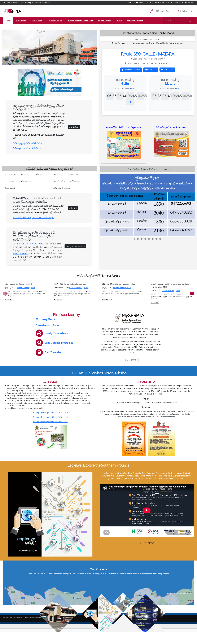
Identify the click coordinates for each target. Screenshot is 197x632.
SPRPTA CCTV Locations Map (150, 3)
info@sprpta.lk (187, 11)
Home (8, 21)
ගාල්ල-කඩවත (40, 174)
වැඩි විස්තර (73, 127)
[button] (5, 293)
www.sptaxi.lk (20, 253)
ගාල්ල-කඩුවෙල (25, 181)
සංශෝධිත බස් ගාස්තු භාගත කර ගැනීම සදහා (33, 217)
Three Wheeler (55, 21)
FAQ (171, 3)
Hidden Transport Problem (80, 21)
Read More (9, 300)
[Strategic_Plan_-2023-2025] (50, 437)
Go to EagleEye (148, 543)
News (119, 21)
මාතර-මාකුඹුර (25, 174)
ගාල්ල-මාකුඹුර (10, 174)
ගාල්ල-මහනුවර (58, 174)
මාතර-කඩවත (10, 181)
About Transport (135, 21)
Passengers (21, 21)
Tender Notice (104, 21)
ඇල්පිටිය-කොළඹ (75, 181)
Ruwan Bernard (23, 288)
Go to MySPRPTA (130, 360)
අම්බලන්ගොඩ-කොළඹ (61, 188)
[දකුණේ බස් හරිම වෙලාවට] (123, 145)
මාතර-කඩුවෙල (10, 188)
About (130, 3)
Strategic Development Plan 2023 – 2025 (50, 421)
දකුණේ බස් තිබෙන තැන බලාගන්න (123, 127)
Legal (167, 3)
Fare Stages (168, 69)
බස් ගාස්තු (73, 208)
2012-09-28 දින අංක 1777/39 (28, 243)
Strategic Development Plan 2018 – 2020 (50, 412)
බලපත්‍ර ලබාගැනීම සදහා (75, 246)
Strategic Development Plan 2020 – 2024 (50, 417)
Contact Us (179, 3)
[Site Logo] (12, 11)
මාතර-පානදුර (73, 174)
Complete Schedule (131, 69)
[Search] (190, 20)
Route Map (152, 69)
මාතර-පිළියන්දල (59, 181)
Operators (37, 21)
